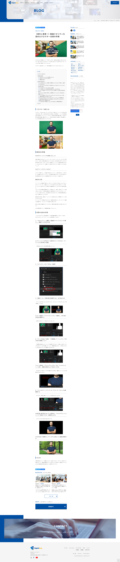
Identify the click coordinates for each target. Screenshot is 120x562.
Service (22, 2)
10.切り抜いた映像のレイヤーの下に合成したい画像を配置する (50, 101)
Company (46, 2)
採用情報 (82, 549)
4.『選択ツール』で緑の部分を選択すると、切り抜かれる (49, 89)
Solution (27, 2)
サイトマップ (79, 553)
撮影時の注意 (41, 79)
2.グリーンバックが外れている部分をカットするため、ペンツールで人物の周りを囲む (51, 86)
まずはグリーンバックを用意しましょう (46, 77)
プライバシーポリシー (86, 553)
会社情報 (77, 549)
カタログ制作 (74, 70)
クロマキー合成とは (41, 73)
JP (106, 2)
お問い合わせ (87, 549)
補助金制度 (80, 67)
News (41, 2)
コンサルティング (74, 72)
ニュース (88, 547)
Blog (38, 2)
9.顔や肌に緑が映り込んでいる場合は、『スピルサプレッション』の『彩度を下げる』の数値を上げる (50, 99)
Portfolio (33, 2)
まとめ (38, 103)
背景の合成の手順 (40, 81)
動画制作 (43, 30)
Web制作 (80, 68)
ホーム (95, 20)
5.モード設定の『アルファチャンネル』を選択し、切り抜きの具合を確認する (51, 91)
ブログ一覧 (51, 496)
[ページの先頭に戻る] (118, 560)
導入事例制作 (81, 70)
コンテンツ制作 (81, 65)
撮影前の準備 (40, 75)
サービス (65, 547)
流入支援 (73, 67)
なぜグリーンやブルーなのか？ (44, 78)
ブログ (98, 20)
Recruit (51, 2)
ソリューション (71, 547)
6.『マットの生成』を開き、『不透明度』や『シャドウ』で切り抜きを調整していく (51, 93)
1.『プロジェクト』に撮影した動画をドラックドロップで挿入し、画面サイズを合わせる (51, 83)
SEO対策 (73, 65)
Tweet (38, 27)
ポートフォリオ (78, 547)
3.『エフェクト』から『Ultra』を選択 (46, 87)
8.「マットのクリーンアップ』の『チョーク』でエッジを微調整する (51, 97)
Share (43, 27)
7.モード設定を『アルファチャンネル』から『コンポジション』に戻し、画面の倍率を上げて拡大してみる (51, 96)
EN (108, 2)
